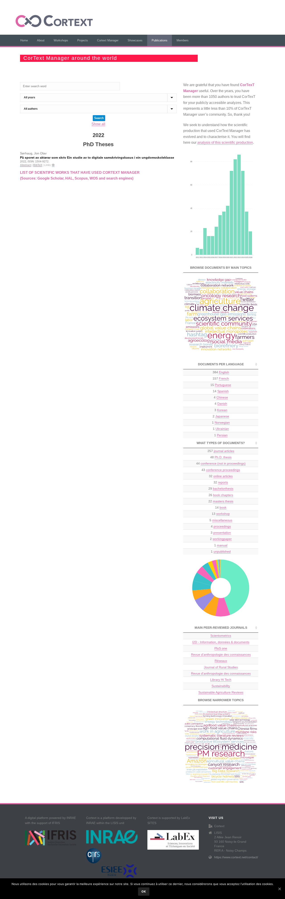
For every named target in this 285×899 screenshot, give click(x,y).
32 (221, 476)
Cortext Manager (107, 40)
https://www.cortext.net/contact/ (236, 857)
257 (221, 451)
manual (222, 545)
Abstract (25, 165)
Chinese (222, 397)
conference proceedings (223, 470)
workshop (223, 513)
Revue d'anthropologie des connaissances (221, 673)
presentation (222, 532)
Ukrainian (222, 428)
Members (183, 40)
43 (221, 470)
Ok (143, 891)
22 (220, 501)
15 (220, 385)
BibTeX (37, 165)
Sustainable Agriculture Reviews (220, 692)
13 (221, 513)
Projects (82, 40)
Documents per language (221, 364)
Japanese (222, 416)
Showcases (135, 40)
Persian (222, 435)
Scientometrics (220, 635)
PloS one (220, 648)
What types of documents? (221, 443)
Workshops (61, 40)
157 (221, 378)
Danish (222, 403)
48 (221, 457)
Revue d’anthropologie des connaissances (221, 654)
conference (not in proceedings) (223, 463)
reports (223, 482)
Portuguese (223, 385)
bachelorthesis (223, 488)
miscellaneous (222, 520)
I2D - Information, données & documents (220, 642)
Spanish (223, 391)
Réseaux (221, 661)
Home (24, 40)
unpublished (222, 551)
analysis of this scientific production (225, 142)
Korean (222, 410)
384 (221, 372)
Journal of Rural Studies (221, 667)
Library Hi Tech (220, 679)
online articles (223, 476)
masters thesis (223, 501)
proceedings (222, 526)
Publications (159, 40)
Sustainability (221, 686)
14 (221, 391)
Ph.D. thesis (223, 457)
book (223, 507)
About (41, 40)
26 (221, 495)
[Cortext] (54, 21)
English (224, 372)
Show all (98, 124)
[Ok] (279, 889)
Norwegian (222, 422)
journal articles (224, 451)
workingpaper (222, 539)
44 (221, 463)
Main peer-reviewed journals (221, 627)
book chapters (223, 495)
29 (220, 488)
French (224, 378)
